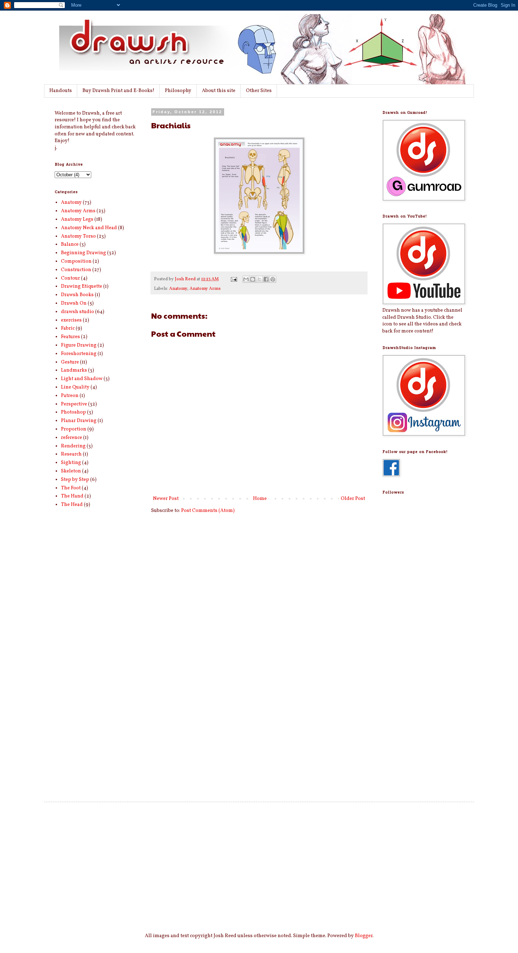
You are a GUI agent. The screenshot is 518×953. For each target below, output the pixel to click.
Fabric (68, 328)
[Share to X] (259, 279)
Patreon (70, 395)
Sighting (71, 462)
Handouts (60, 90)
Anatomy (178, 289)
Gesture (70, 362)
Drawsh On (74, 303)
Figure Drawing (79, 345)
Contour (70, 278)
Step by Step (75, 479)
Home (260, 498)
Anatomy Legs (77, 219)
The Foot (71, 488)
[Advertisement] (410, 670)
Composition (76, 261)
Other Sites (259, 90)
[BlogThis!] (252, 279)
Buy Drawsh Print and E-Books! (118, 90)
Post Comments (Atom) (208, 510)
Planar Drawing (79, 420)
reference (71, 437)
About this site (218, 90)
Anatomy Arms (205, 289)
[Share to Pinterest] (272, 279)
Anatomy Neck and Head (89, 228)
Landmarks (74, 370)
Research (71, 454)
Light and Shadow (82, 378)
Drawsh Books (77, 295)
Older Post (353, 498)
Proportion (73, 429)
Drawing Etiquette (81, 286)
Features (70, 337)
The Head (72, 504)
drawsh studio (77, 311)
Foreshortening (79, 353)
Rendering (73, 446)
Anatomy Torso (78, 236)
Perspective (74, 404)
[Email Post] (233, 279)
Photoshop (73, 412)
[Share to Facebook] (266, 279)
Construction (76, 270)
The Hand (72, 496)
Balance (70, 244)
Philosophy (178, 90)
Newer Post (166, 498)
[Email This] (245, 279)
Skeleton (71, 471)
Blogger (363, 936)
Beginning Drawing (83, 253)
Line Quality (75, 387)
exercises (71, 320)
